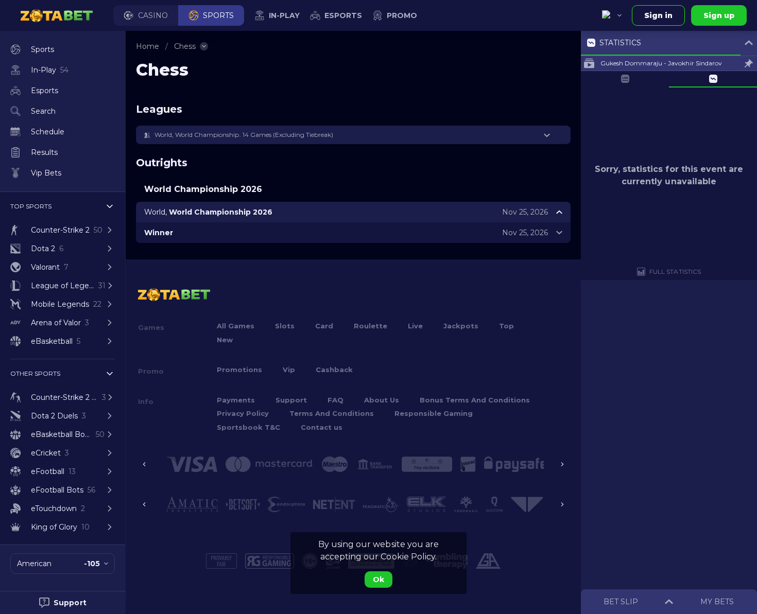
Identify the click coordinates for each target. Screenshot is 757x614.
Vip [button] (289, 369)
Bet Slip (621, 601)
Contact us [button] (321, 427)
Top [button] (506, 326)
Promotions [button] (239, 369)
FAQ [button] (335, 400)
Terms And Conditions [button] (331, 413)
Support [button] (291, 400)
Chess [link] (185, 46)
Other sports (35, 373)
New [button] (225, 340)
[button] (145, 15)
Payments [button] (236, 400)
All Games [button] (235, 326)
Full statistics (675, 271)
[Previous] (144, 464)
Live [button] (415, 326)
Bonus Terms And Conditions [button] (475, 400)
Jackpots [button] (460, 326)
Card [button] (324, 326)
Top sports (30, 206)
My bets (717, 601)
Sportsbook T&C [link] (248, 427)
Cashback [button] (334, 369)
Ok (378, 579)
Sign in (658, 15)
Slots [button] (285, 326)
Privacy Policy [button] (243, 413)
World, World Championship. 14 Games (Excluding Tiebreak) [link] (243, 134)
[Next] (562, 464)
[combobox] (612, 15)
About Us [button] (381, 400)
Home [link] (147, 46)
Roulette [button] (370, 326)
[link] (57, 15)
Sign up (718, 15)
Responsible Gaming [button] (433, 413)
